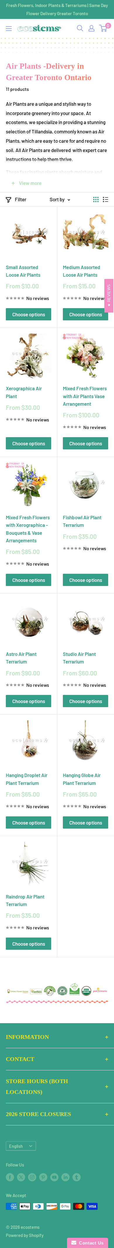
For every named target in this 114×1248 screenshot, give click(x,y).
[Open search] (80, 28)
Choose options (28, 314)
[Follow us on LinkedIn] (65, 1176)
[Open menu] (9, 28)
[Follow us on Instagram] (32, 1176)
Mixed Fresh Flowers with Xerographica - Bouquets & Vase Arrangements (28, 528)
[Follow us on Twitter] (21, 1176)
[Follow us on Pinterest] (43, 1176)
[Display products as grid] (96, 199)
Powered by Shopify (25, 1235)
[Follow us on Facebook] (10, 1176)
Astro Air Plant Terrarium (21, 657)
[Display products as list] (105, 199)
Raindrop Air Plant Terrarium (25, 900)
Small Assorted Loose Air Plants (23, 271)
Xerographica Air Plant (24, 392)
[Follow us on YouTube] (54, 1176)
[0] (103, 28)
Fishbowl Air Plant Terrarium (82, 521)
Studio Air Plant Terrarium (79, 657)
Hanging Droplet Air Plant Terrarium (26, 778)
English (16, 1146)
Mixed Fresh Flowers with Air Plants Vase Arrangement (85, 396)
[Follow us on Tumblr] (76, 1176)
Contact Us (90, 1242)
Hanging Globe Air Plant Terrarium (82, 778)
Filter (20, 199)
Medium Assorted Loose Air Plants (81, 271)
